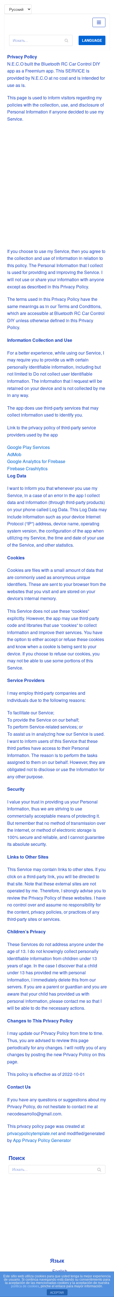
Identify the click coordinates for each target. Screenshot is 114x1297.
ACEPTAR (57, 1292)
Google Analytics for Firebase (36, 461)
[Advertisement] (57, 185)
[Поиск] (66, 40)
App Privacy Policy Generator (42, 1140)
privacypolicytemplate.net (32, 1133)
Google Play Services (28, 447)
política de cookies (25, 1286)
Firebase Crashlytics (27, 468)
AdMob (14, 454)
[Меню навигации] (98, 22)
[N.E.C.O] (18, 22)
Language (92, 40)
